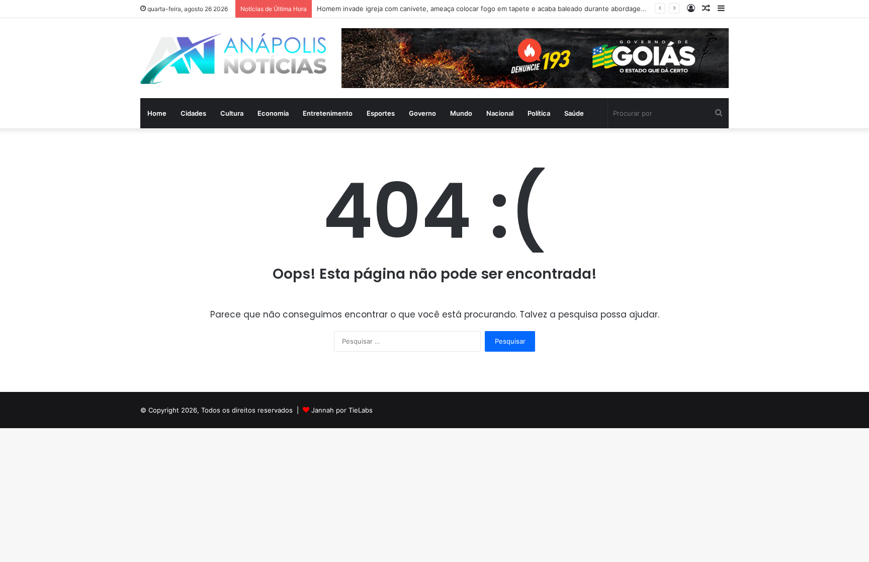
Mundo (461, 113)
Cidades (193, 113)
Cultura (231, 113)
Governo (422, 113)
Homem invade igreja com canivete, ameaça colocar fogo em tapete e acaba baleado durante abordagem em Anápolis (501, 9)
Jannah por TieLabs (342, 410)
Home (156, 113)
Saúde (574, 113)
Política (539, 113)
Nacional (499, 113)
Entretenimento (328, 113)
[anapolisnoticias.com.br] (233, 58)
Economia (273, 113)
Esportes (381, 113)
